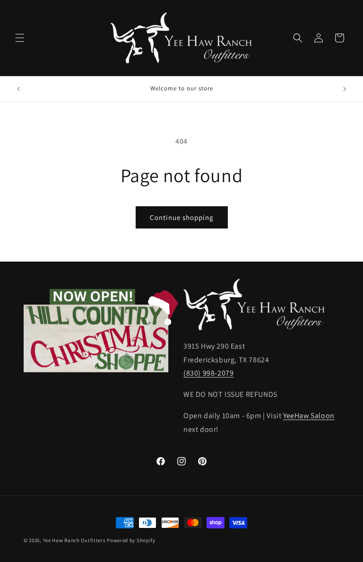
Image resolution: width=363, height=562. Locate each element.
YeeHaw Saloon (309, 416)
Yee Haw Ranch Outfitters (74, 540)
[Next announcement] (344, 89)
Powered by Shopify (131, 540)
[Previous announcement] (18, 89)
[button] (19, 37)
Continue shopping (182, 217)
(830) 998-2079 (208, 373)
